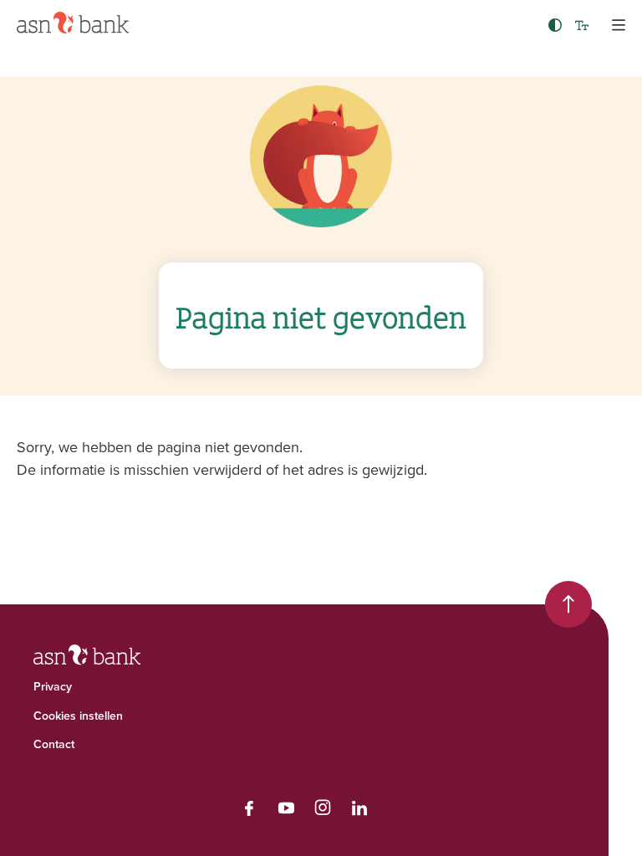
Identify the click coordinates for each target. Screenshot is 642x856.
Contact (53, 744)
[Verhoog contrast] (555, 25)
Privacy (52, 686)
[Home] (73, 22)
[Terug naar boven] (568, 604)
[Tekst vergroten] (581, 25)
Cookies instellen (78, 715)
